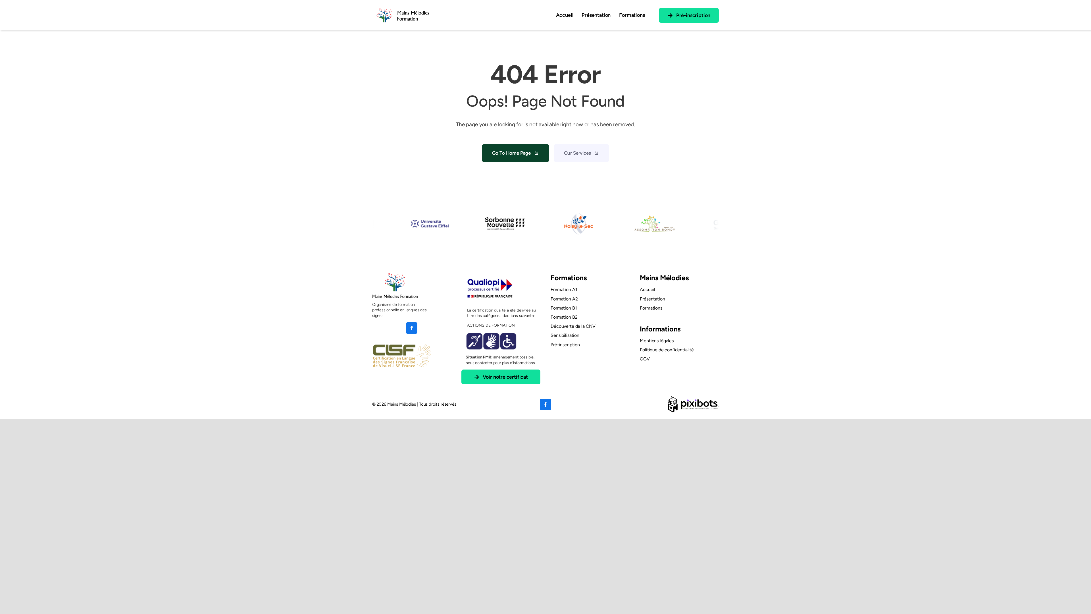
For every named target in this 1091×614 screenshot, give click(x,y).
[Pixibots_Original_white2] (693, 398)
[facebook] (411, 328)
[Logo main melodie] (402, 7)
